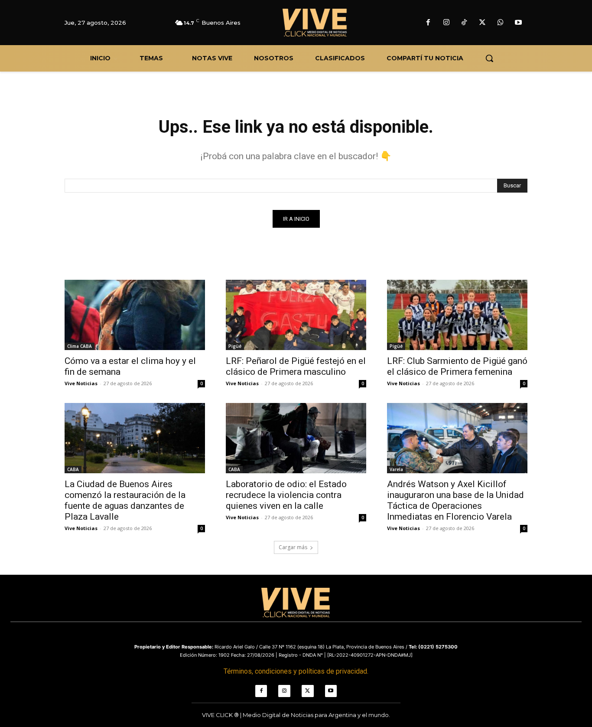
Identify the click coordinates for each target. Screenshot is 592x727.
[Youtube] (518, 23)
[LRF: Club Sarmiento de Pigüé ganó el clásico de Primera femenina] (457, 315)
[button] (489, 58)
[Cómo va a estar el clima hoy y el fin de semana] (135, 315)
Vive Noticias (81, 383)
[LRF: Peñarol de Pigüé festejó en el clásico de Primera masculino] (296, 315)
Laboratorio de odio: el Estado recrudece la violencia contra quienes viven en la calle (286, 495)
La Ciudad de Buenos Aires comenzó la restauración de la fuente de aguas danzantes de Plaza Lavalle (125, 500)
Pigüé (234, 346)
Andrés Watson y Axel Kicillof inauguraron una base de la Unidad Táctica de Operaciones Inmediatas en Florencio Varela (455, 500)
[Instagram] (446, 23)
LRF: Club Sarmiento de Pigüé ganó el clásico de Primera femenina (457, 366)
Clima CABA (79, 346)
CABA (73, 469)
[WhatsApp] (500, 23)
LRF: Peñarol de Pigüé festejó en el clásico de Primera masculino (296, 366)
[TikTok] (464, 23)
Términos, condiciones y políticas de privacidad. (296, 671)
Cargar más (293, 547)
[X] (482, 23)
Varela (396, 469)
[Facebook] (428, 23)
